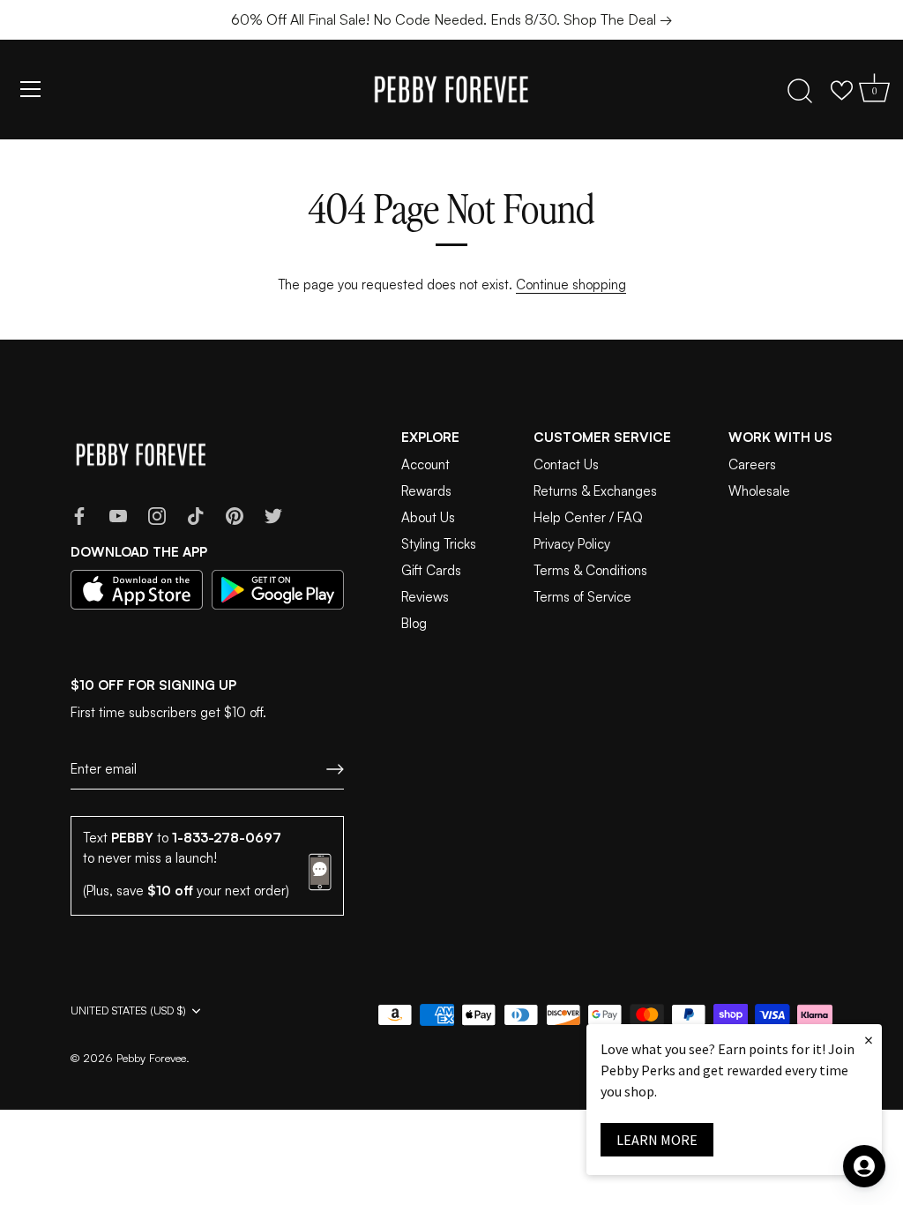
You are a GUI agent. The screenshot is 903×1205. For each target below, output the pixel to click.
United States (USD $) (128, 1010)
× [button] (868, 1040)
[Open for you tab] (864, 1166)
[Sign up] (335, 769)
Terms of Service (582, 596)
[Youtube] (118, 514)
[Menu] (30, 89)
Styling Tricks (438, 543)
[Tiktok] (196, 514)
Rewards (426, 491)
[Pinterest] (234, 514)
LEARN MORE (657, 1140)
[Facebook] (79, 514)
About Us (428, 517)
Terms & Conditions (590, 570)
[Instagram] (157, 514)
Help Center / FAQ (588, 517)
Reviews (425, 596)
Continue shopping (571, 284)
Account (425, 464)
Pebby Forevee (151, 1058)
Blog (414, 623)
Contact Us (566, 464)
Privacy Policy (572, 543)
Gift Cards (431, 570)
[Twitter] (273, 514)
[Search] (799, 91)
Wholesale (759, 491)
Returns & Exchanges (595, 491)
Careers (752, 464)
